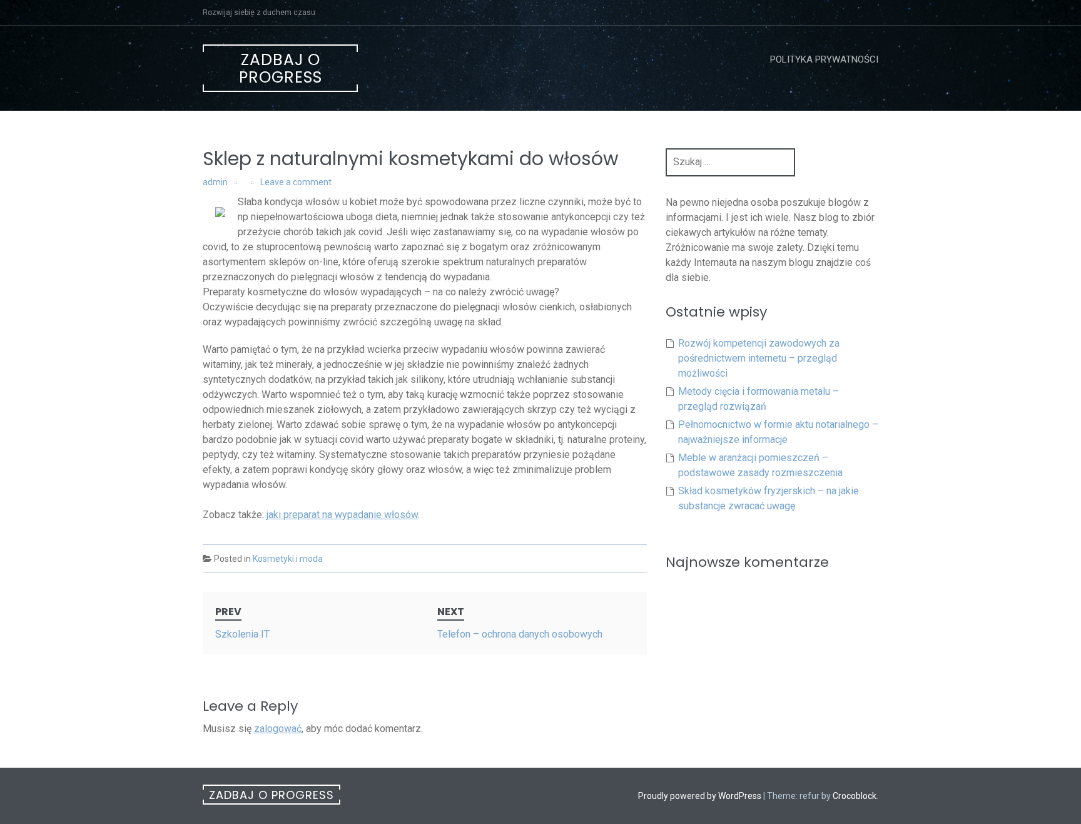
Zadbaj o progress (280, 68)
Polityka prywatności (824, 59)
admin (215, 182)
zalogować (278, 729)
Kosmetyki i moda (288, 559)
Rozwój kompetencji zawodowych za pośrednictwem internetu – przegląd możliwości (759, 358)
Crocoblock (854, 796)
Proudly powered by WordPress (699, 796)
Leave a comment (296, 182)
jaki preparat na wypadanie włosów (342, 515)
